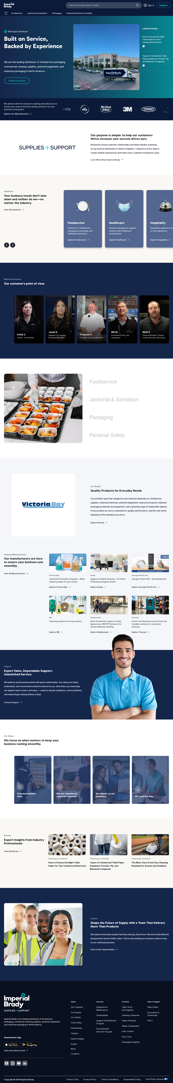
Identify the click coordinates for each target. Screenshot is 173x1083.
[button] (6, 245)
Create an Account (16, 81)
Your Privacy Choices (155, 1079)
